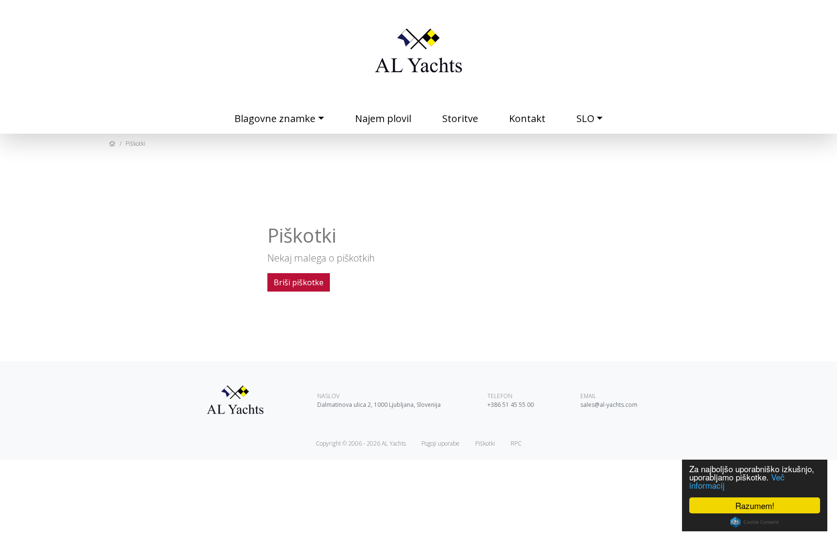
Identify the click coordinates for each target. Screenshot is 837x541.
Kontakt (527, 118)
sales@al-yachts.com (608, 405)
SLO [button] (585, 118)
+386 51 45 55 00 (510, 405)
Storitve (460, 118)
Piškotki (485, 443)
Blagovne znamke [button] (274, 118)
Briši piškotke (299, 282)
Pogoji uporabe (440, 443)
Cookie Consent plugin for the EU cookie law (754, 522)
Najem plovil (383, 118)
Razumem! (755, 505)
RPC (516, 443)
